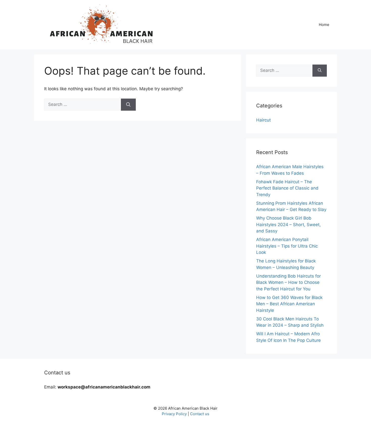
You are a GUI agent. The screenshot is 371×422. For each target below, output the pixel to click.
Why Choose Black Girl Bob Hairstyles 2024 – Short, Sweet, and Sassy (288, 224)
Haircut (263, 120)
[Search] (128, 105)
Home (324, 24)
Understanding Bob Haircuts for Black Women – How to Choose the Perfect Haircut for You (288, 282)
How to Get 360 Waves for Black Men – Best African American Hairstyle (289, 304)
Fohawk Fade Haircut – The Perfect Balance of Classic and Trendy (287, 188)
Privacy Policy (174, 413)
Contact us (199, 413)
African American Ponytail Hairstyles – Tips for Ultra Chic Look (287, 246)
